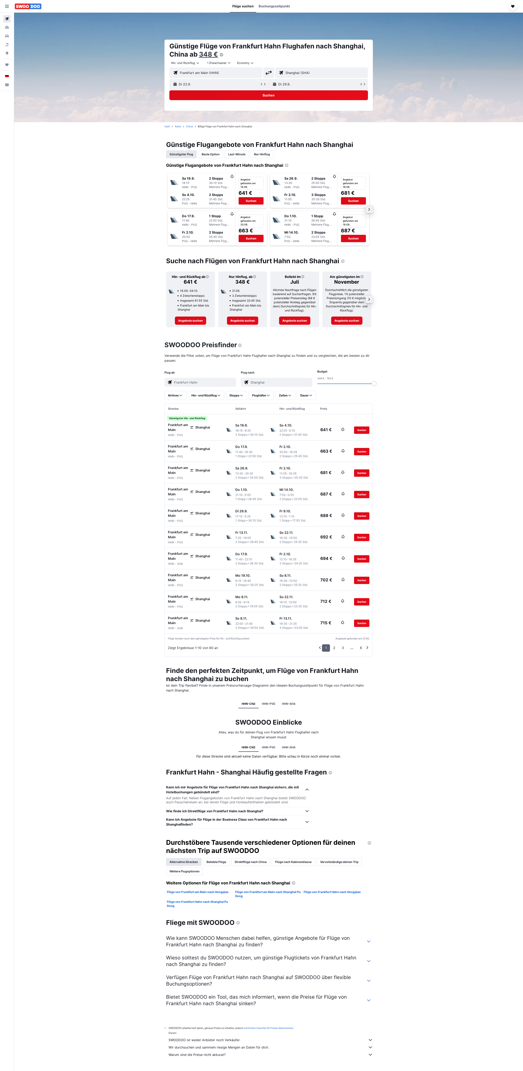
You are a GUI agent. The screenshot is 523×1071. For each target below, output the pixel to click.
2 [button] (334, 648)
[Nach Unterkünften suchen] (7, 27)
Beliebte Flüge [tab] (216, 862)
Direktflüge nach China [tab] (251, 862)
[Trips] (7, 65)
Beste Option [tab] (211, 154)
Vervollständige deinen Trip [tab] (339, 862)
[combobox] (185, 63)
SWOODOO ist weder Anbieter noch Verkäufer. (204, 1040)
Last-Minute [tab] (236, 154)
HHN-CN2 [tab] (248, 703)
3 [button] (343, 648)
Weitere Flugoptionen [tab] (185, 871)
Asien (178, 126)
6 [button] (361, 648)
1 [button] (326, 648)
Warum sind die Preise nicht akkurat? (197, 1055)
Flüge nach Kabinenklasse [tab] (293, 862)
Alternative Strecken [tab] (184, 862)
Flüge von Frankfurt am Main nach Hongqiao (198, 892)
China (189, 126)
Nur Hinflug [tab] (262, 154)
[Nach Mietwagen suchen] (7, 36)
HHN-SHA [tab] (288, 703)
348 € (208, 54)
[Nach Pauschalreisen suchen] (7, 44)
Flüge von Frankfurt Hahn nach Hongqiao (332, 892)
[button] (6, 6)
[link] (190, 321)
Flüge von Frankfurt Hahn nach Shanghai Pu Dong (197, 904)
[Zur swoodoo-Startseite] (28, 6)
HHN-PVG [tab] (268, 703)
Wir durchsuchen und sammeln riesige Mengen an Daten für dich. (219, 1047)
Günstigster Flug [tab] (181, 154)
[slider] (374, 383)
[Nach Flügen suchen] (7, 19)
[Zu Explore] (7, 53)
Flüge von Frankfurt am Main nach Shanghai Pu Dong (268, 894)
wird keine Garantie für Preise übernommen (268, 1028)
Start (167, 126)
